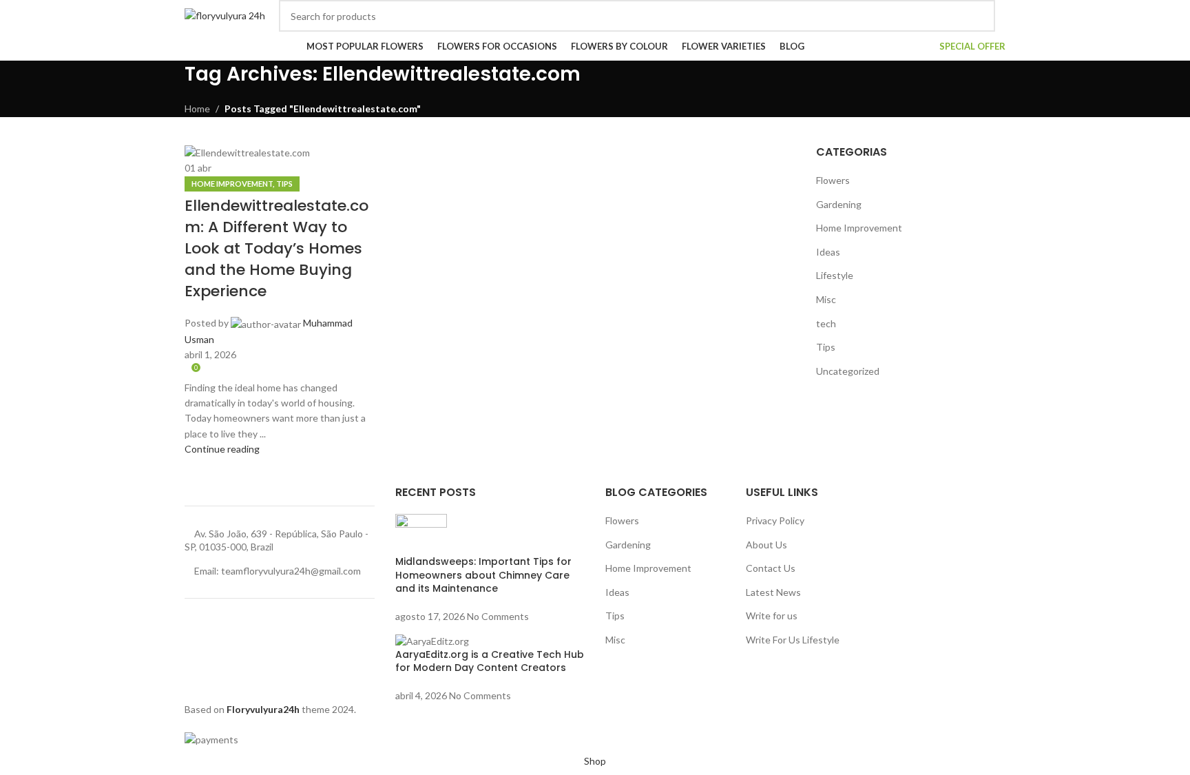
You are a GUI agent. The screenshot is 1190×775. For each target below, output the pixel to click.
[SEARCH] (979, 16)
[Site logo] (225, 15)
